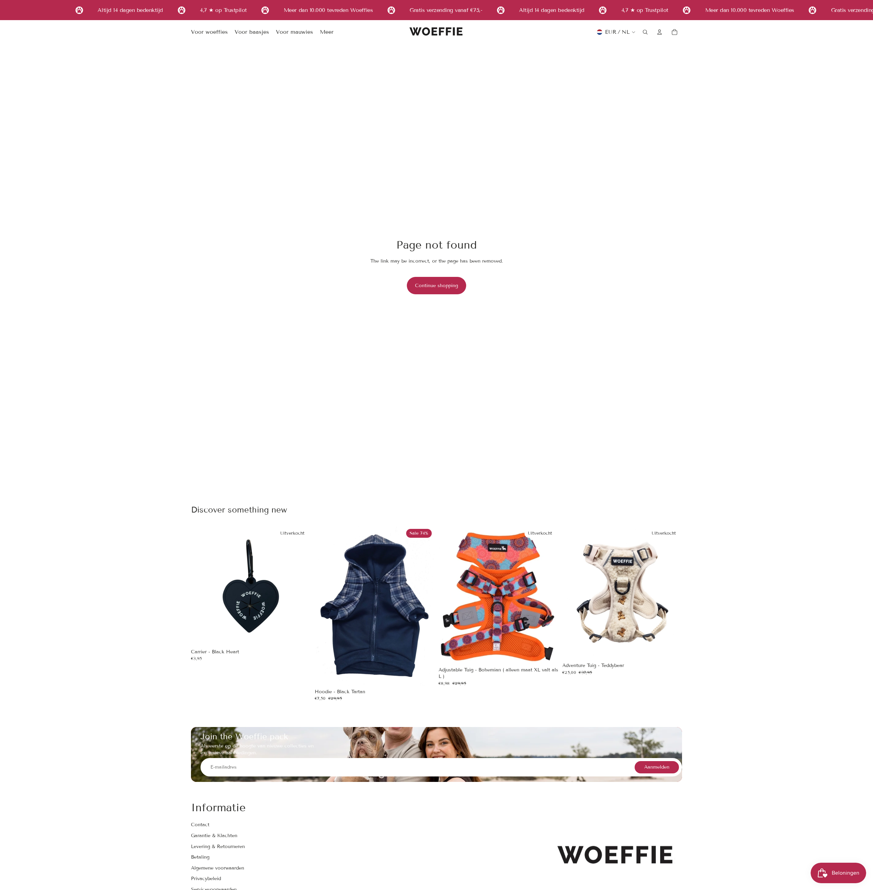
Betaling (200, 857)
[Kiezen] (424, 675)
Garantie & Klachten (214, 836)
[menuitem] (326, 32)
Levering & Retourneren (218, 846)
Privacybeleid (206, 878)
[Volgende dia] (424, 605)
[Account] (659, 32)
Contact (200, 825)
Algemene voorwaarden (217, 868)
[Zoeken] (645, 32)
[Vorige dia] (325, 605)
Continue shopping (436, 285)
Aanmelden (656, 767)
